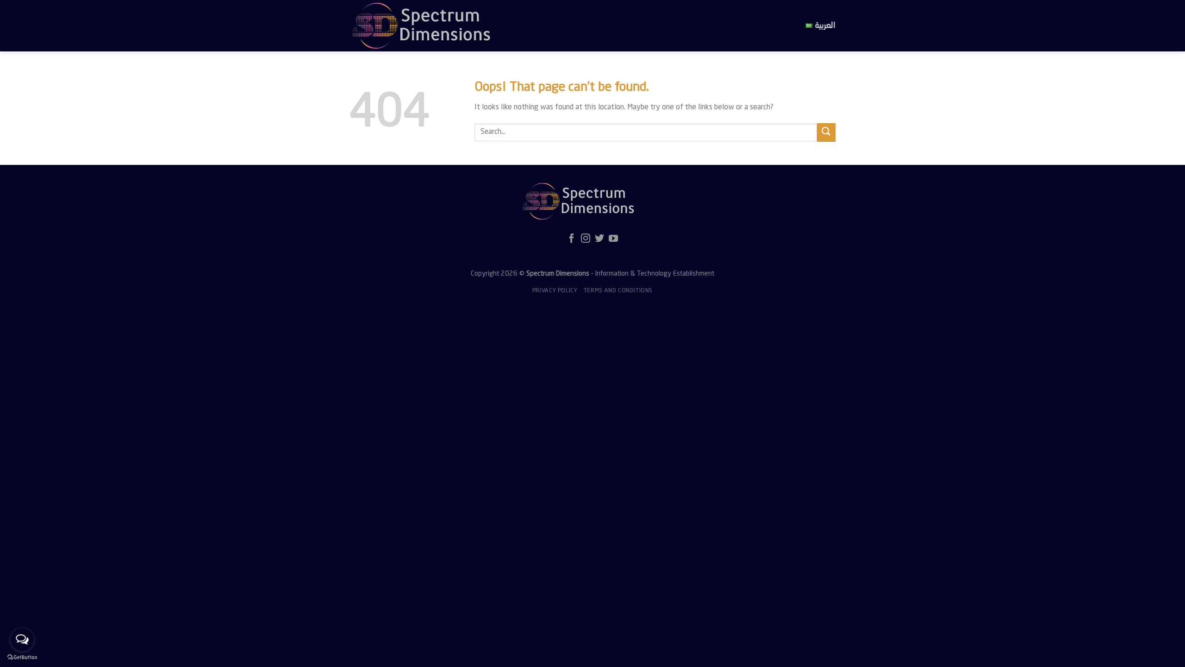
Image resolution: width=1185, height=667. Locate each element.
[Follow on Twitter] (599, 239)
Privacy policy (555, 291)
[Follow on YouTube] (613, 239)
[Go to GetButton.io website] (22, 657)
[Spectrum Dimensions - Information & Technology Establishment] (511, 25)
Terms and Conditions (618, 291)
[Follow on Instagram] (585, 239)
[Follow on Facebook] (571, 239)
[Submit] (826, 132)
